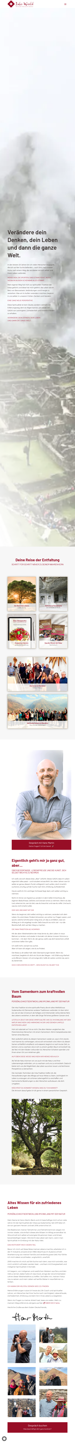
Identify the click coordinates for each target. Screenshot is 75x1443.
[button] (4, 1438)
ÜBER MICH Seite (52, 1303)
